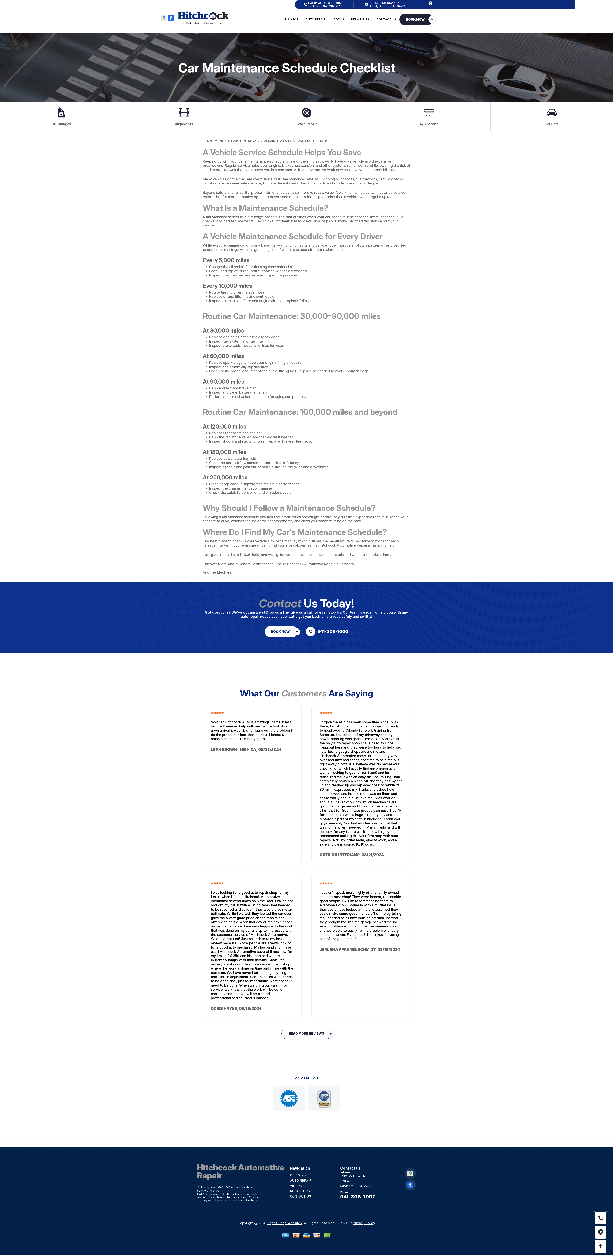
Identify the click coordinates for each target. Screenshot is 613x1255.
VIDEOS (338, 19)
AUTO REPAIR (315, 19)
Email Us (346, 1204)
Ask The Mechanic (218, 572)
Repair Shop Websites (284, 1223)
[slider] (217, 713)
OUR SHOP (290, 19)
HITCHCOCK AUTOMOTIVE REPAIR (231, 141)
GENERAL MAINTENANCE (309, 141)
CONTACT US (386, 19)
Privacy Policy (364, 1223)
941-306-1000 (248, 555)
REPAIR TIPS (360, 19)
